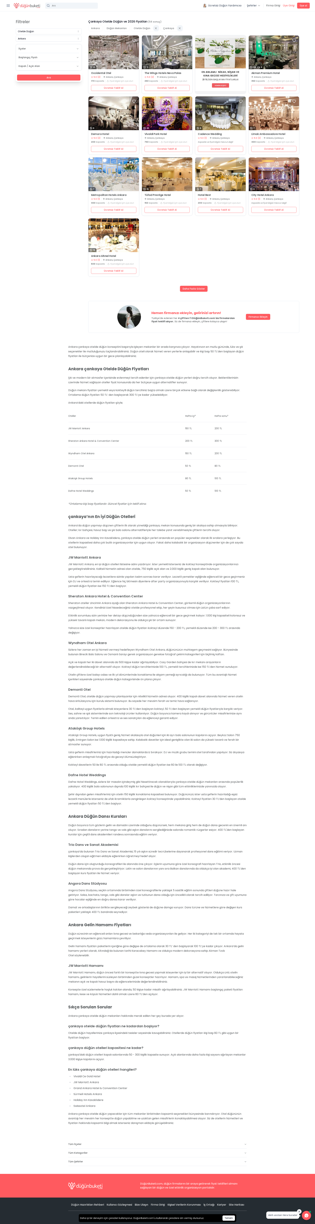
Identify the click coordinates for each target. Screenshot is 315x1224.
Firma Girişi (273, 5)
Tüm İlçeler (75, 1144)
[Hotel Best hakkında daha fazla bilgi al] (220, 174)
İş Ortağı (208, 1205)
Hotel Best (204, 195)
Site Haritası (236, 1205)
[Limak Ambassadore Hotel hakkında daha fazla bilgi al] (274, 113)
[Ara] (71, 6)
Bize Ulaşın (141, 1205)
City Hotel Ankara (262, 195)
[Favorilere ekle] (134, 40)
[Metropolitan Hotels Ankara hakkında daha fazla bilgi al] (113, 174)
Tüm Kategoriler (78, 1152)
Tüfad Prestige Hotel (158, 195)
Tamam (229, 1218)
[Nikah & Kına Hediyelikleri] (220, 64)
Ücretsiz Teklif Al (113, 88)
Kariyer (221, 1205)
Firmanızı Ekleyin (258, 316)
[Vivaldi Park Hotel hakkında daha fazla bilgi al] (167, 113)
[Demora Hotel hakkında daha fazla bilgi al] (113, 113)
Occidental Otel (101, 73)
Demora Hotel (100, 134)
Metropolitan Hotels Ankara (108, 195)
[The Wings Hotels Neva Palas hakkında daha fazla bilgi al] (167, 52)
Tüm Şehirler (75, 1161)
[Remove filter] (156, 28)
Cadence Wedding (210, 134)
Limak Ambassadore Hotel (268, 134)
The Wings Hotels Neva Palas (163, 73)
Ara (49, 77)
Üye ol (303, 5)
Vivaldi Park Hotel (156, 134)
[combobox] (49, 31)
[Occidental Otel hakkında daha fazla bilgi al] (113, 52)
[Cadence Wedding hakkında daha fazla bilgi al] (220, 113)
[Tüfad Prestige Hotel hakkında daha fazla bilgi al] (167, 174)
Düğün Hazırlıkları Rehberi (87, 1205)
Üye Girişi (288, 5)
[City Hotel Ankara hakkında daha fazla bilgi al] (274, 174)
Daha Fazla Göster (194, 288)
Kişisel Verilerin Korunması (184, 1205)
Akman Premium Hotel (265, 73)
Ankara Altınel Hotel (103, 256)
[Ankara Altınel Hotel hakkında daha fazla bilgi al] (113, 235)
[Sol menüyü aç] (8, 6)
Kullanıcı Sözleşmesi (119, 1205)
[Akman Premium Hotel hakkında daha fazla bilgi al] (274, 52)
